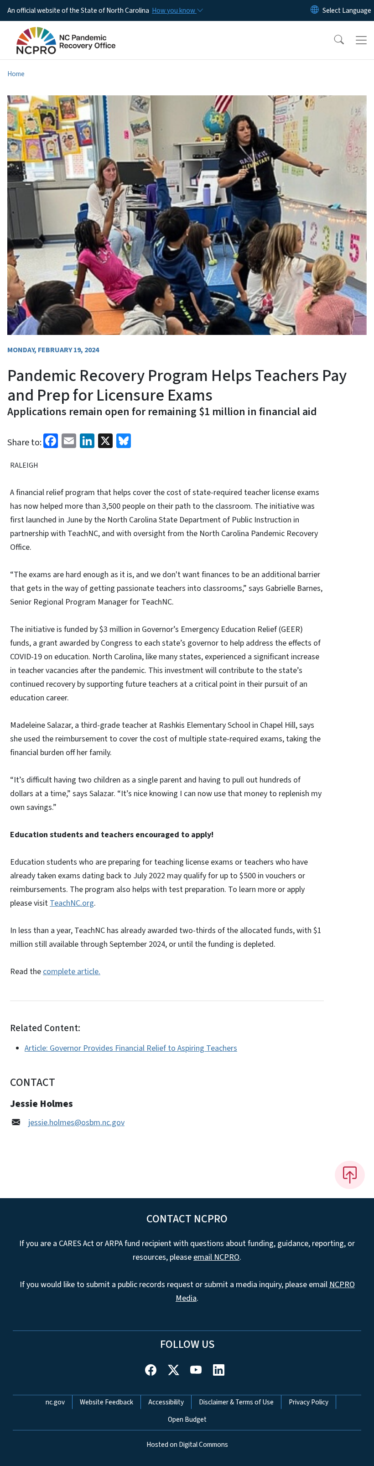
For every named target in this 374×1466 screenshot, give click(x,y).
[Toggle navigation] (361, 40)
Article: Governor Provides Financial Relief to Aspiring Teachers (131, 1048)
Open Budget (187, 1419)
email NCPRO (216, 1257)
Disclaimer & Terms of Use (236, 1402)
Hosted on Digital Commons (187, 1445)
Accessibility (166, 1402)
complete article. (71, 971)
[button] (333, 40)
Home (16, 74)
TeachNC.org (72, 903)
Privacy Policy (308, 1402)
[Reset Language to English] (315, 10)
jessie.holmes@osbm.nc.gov (76, 1122)
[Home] (66, 31)
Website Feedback (106, 1402)
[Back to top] (350, 1175)
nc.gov (55, 1402)
